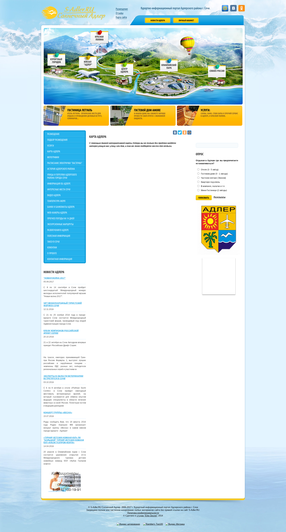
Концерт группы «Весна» (58, 412)
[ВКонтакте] (175, 132)
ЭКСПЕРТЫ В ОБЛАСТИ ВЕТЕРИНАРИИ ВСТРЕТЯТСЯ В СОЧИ (63, 377)
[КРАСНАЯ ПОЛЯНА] (99, 38)
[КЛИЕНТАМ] (65, 247)
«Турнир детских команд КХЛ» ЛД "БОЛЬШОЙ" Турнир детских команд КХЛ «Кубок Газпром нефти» (64, 440)
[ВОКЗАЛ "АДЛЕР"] (87, 63)
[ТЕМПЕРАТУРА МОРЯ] (65, 200)
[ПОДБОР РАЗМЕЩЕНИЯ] (65, 139)
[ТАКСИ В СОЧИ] (65, 241)
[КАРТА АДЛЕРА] (65, 151)
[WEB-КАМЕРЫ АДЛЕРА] (65, 212)
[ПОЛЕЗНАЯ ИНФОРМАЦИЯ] (65, 235)
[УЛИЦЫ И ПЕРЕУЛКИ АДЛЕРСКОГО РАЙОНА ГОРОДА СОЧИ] (65, 176)
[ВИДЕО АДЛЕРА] (65, 195)
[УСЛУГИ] (65, 145)
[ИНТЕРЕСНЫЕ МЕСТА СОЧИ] (65, 189)
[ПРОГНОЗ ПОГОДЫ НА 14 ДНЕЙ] (65, 218)
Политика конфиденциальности (143, 513)
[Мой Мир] (189, 132)
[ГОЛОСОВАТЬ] (204, 197)
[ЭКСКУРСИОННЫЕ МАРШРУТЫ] (65, 224)
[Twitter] (180, 132)
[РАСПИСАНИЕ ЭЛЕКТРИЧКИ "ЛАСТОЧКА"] (65, 163)
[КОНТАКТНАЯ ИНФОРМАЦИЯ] (65, 259)
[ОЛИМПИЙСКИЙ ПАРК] (169, 66)
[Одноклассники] (185, 132)
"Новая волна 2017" (55, 278)
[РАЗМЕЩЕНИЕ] (65, 133)
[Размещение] (122, 9)
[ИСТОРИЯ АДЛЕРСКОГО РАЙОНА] (65, 168)
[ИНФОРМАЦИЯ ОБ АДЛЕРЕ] (65, 183)
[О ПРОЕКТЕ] (65, 253)
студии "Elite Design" (147, 515)
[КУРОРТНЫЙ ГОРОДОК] (56, 60)
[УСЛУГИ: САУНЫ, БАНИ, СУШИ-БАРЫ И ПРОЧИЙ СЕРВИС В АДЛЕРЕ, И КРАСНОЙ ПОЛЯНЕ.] (209, 116)
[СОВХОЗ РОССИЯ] (217, 72)
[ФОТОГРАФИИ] (65, 157)
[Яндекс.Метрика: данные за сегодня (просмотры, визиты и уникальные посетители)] (175, 524)
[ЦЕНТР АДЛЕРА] (124, 70)
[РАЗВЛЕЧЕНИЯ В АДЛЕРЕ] (65, 230)
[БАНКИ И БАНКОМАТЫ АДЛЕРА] (65, 206)
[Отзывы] (119, 13)
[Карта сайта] (121, 17)
